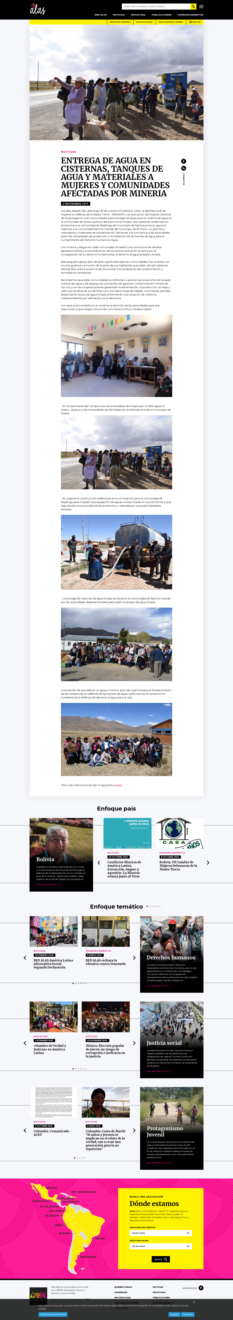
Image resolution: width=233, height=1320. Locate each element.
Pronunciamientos (190, 14)
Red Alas (101, 14)
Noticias (119, 14)
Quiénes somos (123, 1287)
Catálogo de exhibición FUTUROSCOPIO (103, 1135)
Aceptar (174, 1314)
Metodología (122, 1297)
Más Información (46, 884)
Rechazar (188, 1314)
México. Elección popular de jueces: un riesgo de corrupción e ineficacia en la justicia (53, 1051)
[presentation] (98, 863)
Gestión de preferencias (53, 1314)
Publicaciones (162, 14)
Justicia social (144, 22)
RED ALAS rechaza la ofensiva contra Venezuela (53, 962)
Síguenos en (190, 1288)
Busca (159, 1259)
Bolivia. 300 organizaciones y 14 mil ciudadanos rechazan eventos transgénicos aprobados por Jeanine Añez (180, 869)
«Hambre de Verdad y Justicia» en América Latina (102, 963)
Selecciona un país (139, 1241)
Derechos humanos (120, 22)
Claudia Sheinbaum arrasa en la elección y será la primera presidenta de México (106, 1051)
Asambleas (120, 1292)
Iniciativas (138, 14)
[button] (147, 906)
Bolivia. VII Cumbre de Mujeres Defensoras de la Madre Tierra (126, 865)
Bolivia (197, 22)
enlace (117, 785)
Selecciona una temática (142, 1227)
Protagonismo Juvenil (171, 22)
